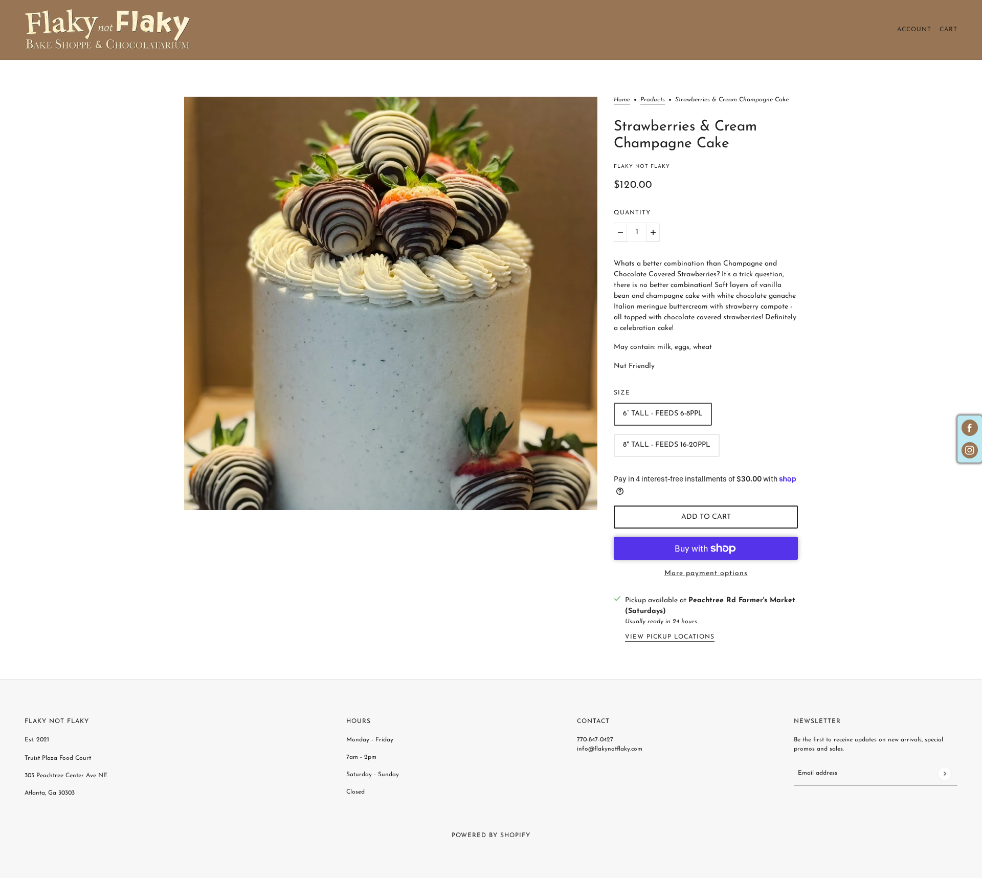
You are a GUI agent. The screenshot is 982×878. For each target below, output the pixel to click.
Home (622, 100)
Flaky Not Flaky (642, 166)
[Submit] (944, 773)
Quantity (632, 213)
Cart (948, 30)
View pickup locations (670, 637)
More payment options (706, 573)
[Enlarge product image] (390, 303)
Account (914, 30)
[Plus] (653, 232)
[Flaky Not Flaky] (108, 30)
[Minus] (620, 232)
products (652, 100)
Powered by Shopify (491, 835)
